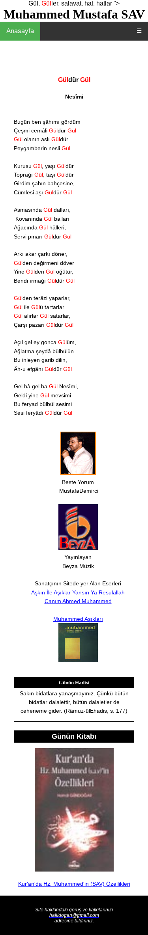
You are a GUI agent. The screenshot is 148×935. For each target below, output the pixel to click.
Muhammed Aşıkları (78, 619)
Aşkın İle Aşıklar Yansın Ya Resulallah (78, 592)
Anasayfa (20, 31)
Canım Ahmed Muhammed (78, 601)
